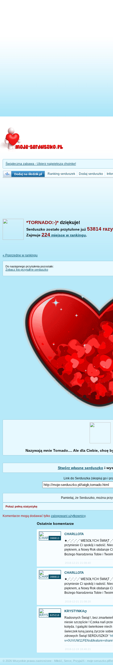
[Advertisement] (56, 59)
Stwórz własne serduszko (80, 468)
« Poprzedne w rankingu (20, 255)
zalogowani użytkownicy (68, 516)
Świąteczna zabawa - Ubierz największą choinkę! (41, 164)
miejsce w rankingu (64, 235)
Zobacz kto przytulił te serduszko (27, 269)
